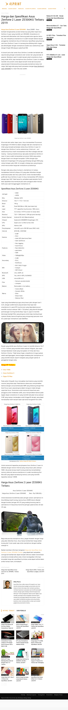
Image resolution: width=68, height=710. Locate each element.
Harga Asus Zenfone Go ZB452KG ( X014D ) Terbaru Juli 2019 (22, 660)
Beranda (4, 8)
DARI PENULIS (21, 610)
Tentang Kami (41, 695)
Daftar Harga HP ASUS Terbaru (28, 461)
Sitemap (23, 695)
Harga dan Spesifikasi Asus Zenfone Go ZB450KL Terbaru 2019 (10, 571)
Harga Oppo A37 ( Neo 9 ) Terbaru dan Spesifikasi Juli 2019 (7, 679)
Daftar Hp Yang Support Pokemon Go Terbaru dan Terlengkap (37, 660)
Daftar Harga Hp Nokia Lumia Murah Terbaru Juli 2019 (22, 679)
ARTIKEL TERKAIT (9, 610)
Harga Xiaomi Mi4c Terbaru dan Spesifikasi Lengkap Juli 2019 (35, 570)
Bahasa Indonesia (5, 622)
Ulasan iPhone (52, 8)
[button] (65, 9)
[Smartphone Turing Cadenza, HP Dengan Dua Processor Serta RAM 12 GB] (7, 634)
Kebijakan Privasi (58, 695)
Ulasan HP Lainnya (30, 8)
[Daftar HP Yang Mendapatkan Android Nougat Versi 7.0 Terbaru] (7, 653)
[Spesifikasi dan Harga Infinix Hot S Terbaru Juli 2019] (37, 671)
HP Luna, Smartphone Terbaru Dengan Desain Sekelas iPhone (22, 642)
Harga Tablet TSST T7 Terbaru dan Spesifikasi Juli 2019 (37, 626)
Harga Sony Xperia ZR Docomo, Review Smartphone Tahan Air (7, 626)
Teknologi (21, 8)
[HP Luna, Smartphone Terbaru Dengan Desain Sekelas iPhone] (22, 634)
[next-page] (5, 684)
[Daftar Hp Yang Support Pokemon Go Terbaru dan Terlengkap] (37, 653)
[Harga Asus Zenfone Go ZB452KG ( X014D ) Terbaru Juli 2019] (22, 653)
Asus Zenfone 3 (8, 373)
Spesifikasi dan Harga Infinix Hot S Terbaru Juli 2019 (37, 679)
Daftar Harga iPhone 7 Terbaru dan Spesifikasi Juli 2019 (22, 626)
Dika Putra (17, 582)
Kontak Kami (49, 695)
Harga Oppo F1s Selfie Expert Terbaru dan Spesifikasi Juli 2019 (37, 642)
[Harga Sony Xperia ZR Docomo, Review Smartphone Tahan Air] (7, 618)
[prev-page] (2, 684)
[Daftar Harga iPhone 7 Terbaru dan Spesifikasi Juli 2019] (22, 618)
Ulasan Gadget (12, 8)
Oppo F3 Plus (7, 376)
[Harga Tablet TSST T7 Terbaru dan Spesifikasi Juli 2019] (37, 618)
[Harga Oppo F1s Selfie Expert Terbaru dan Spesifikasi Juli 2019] (37, 634)
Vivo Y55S (6, 370)
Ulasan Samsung (41, 8)
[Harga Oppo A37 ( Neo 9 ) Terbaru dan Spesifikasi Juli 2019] (7, 671)
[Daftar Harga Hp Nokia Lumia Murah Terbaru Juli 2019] (22, 671)
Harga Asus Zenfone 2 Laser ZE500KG (13, 29)
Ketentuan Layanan (31, 695)
